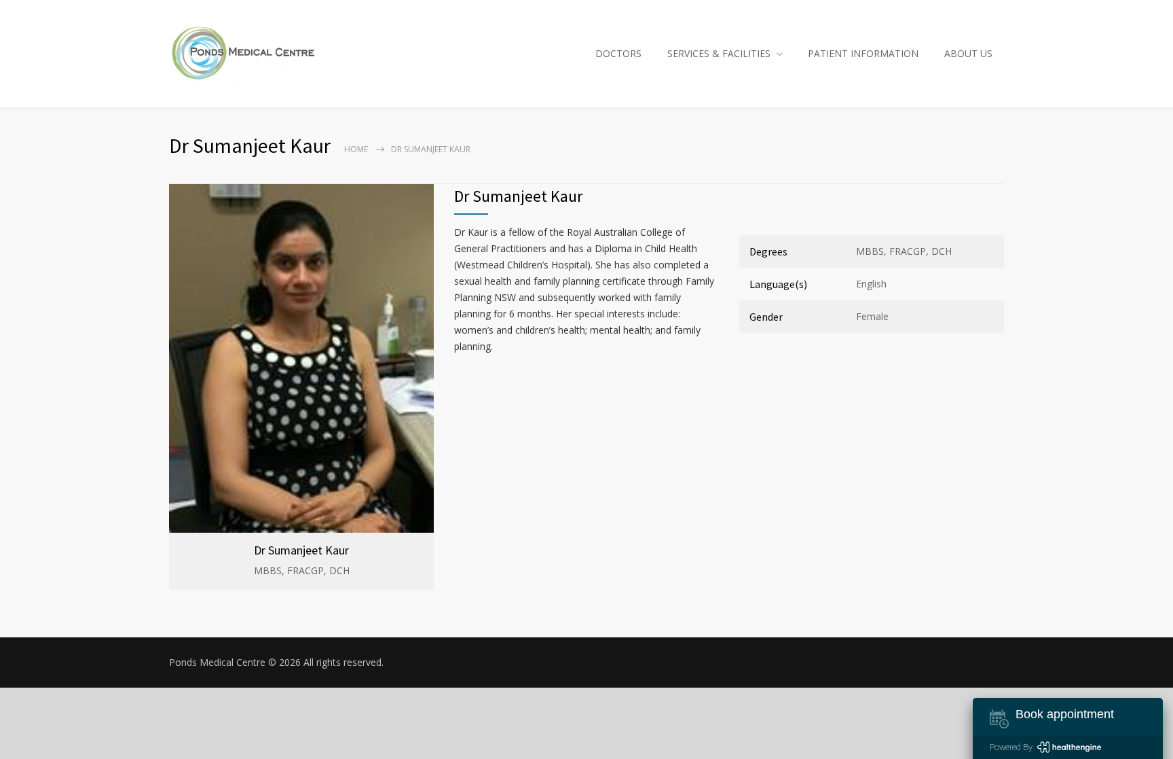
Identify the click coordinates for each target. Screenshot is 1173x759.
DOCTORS (618, 53)
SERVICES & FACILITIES (718, 53)
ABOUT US (968, 53)
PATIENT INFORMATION (863, 53)
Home (356, 149)
